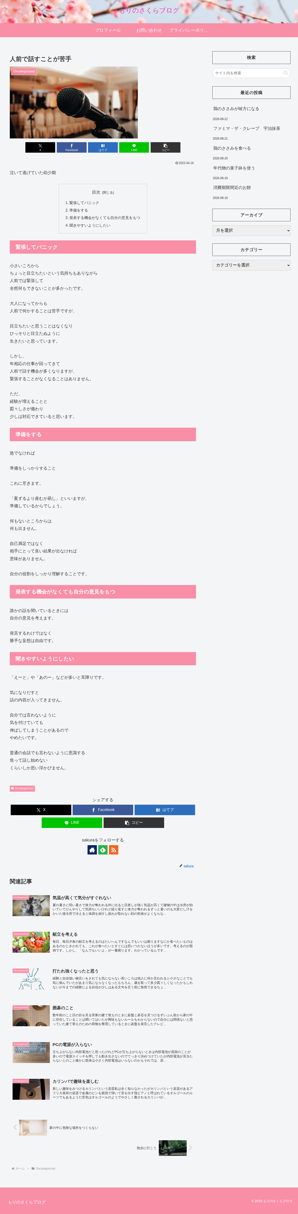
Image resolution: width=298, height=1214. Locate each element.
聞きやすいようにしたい (89, 225)
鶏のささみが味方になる (236, 108)
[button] (165, 147)
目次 (96, 192)
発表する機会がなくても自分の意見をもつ (104, 217)
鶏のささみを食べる (232, 148)
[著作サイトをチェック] (92, 849)
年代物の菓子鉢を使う (234, 168)
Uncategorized (24, 788)
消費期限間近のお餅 (232, 187)
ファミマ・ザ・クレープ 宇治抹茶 (246, 128)
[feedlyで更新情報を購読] (103, 849)
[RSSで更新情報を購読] (113, 849)
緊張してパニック (84, 203)
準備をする (78, 210)
